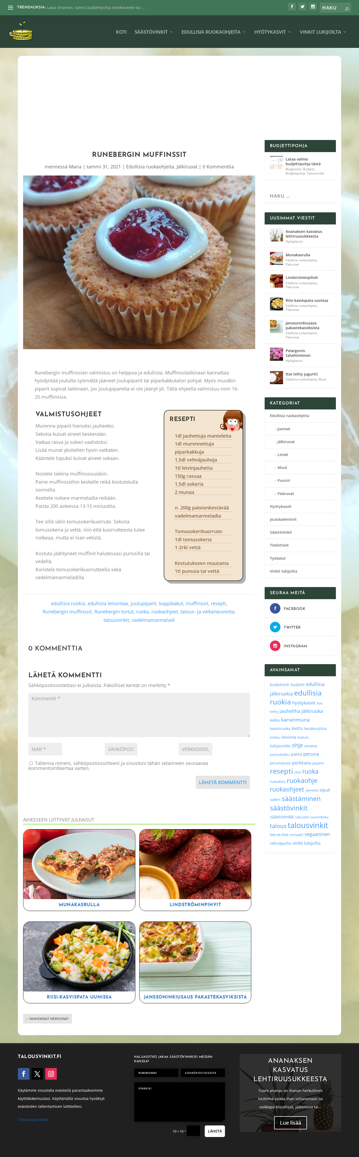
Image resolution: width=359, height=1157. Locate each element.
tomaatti (296, 834)
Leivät (283, 454)
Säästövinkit (151, 32)
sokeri (275, 799)
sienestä (311, 790)
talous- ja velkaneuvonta (207, 611)
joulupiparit (143, 603)
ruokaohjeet (164, 611)
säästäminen (301, 798)
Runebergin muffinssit (67, 611)
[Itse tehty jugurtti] (276, 377)
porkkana (301, 763)
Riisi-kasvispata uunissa (79, 997)
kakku (275, 720)
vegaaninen (317, 834)
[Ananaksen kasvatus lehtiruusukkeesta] (276, 235)
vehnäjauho (280, 843)
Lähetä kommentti (223, 782)
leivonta (289, 737)
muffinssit (197, 603)
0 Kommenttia (218, 166)
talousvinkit (116, 620)
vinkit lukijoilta (307, 843)
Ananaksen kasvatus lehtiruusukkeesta (304, 234)
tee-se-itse (279, 834)
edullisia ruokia (68, 603)
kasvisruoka (280, 728)
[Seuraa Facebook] (23, 1074)
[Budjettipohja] (276, 162)
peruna (311, 753)
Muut (322, 379)
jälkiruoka (312, 711)
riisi (297, 772)
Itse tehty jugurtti (302, 374)
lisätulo (303, 737)
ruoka (142, 611)
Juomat (284, 428)
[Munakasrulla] (276, 258)
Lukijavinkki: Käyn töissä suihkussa (77, 7)
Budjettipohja (295, 173)
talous (278, 826)
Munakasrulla (79, 905)
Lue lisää (290, 1122)
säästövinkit (288, 808)
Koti (121, 32)
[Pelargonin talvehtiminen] (276, 354)
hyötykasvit (303, 703)
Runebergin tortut (114, 611)
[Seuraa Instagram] (51, 1074)
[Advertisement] (179, 100)
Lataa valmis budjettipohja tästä (303, 161)
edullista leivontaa (108, 603)
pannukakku (280, 754)
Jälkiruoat (187, 166)
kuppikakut (171, 603)
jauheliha (290, 711)
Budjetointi (293, 169)
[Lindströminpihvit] (276, 281)
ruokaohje (302, 780)
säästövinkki (282, 817)
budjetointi (279, 684)
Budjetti (308, 169)
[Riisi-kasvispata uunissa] (276, 303)
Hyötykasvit (270, 32)
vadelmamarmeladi (153, 620)
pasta (296, 754)
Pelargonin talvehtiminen (298, 353)
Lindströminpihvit (195, 905)
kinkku (275, 737)
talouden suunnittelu (312, 817)
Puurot (284, 480)
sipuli (325, 790)
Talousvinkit (315, 173)
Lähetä (215, 1131)
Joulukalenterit (283, 519)
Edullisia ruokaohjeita (211, 32)
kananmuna (295, 719)
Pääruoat (292, 264)
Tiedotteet (279, 545)
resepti (218, 603)
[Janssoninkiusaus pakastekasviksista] (276, 326)
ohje (297, 745)
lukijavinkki (280, 745)
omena (310, 745)
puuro (318, 762)
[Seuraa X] (37, 1074)
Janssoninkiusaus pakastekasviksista (195, 997)
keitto (297, 728)
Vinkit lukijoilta (320, 32)
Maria (75, 166)
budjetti (298, 684)
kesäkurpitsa (315, 728)
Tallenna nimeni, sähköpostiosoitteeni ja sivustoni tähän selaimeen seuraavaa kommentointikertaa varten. (118, 765)
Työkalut (278, 558)
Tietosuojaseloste (33, 1119)
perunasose (280, 762)
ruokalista (277, 781)
